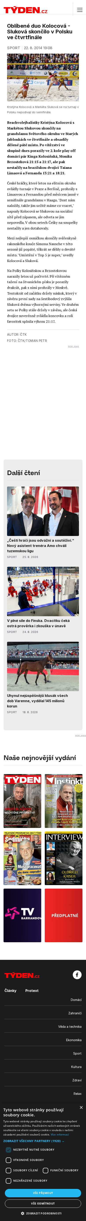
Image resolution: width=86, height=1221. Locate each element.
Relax (78, 1093)
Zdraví (77, 1080)
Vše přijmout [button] (43, 1193)
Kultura (76, 1067)
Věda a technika (70, 1026)
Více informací (60, 1134)
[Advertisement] (43, 391)
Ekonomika (74, 1040)
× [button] (81, 1107)
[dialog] (43, 1162)
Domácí (76, 1000)
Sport (77, 1053)
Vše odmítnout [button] (43, 1203)
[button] (43, 1141)
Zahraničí (75, 1013)
